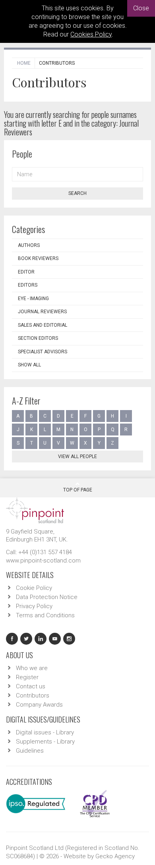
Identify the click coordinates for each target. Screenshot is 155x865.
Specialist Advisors (42, 351)
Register (27, 677)
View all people (77, 456)
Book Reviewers (38, 258)
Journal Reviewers (42, 311)
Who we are (32, 668)
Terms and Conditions (45, 615)
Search (77, 193)
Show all (29, 365)
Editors (27, 285)
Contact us (30, 686)
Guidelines (30, 750)
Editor (26, 272)
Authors (29, 245)
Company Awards (39, 704)
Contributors (32, 695)
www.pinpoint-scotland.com (43, 560)
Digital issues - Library (45, 732)
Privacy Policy (34, 606)
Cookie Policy (34, 587)
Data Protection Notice (47, 597)
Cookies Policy (91, 34)
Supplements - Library (45, 741)
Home (24, 63)
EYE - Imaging (33, 298)
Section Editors (38, 338)
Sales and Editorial (42, 325)
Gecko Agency (115, 856)
